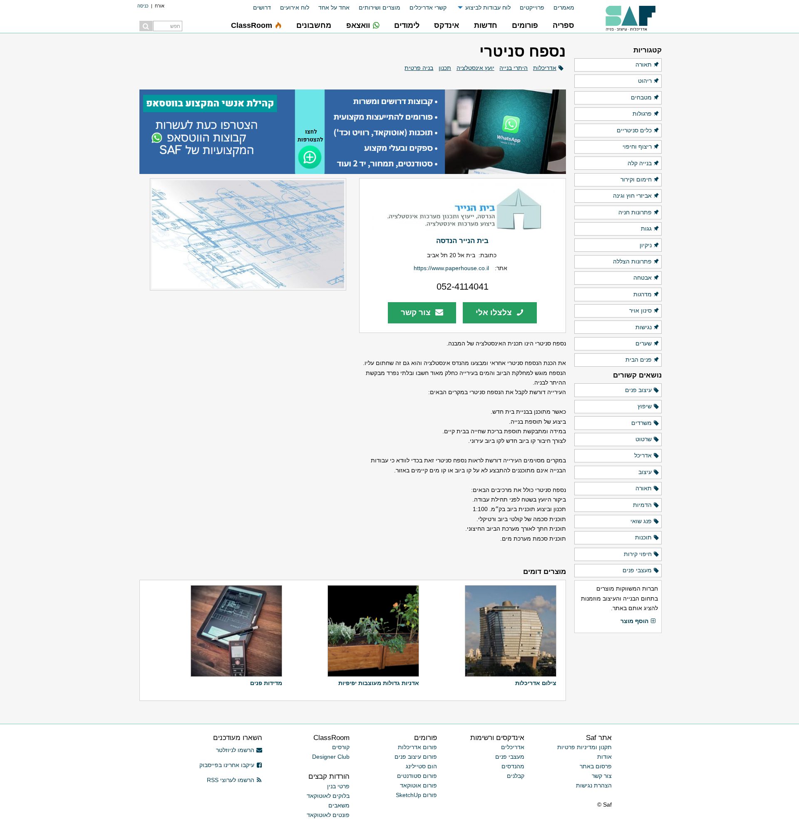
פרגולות (642, 113)
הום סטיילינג (421, 766)
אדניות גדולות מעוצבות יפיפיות (378, 683)
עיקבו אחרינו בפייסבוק (226, 765)
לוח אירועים (294, 7)
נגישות (643, 327)
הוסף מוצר (634, 621)
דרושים (262, 7)
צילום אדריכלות (535, 683)
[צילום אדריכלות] (509, 631)
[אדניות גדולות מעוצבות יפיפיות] (372, 631)
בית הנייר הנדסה (462, 240)
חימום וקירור (636, 179)
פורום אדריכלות (417, 747)
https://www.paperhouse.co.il (451, 268)
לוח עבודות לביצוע (488, 7)
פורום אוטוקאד (418, 785)
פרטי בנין (338, 786)
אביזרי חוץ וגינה (632, 195)
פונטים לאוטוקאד (328, 815)
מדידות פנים (266, 683)
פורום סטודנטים (417, 775)
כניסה (143, 5)
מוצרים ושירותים (379, 7)
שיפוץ (645, 406)
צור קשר (417, 312)
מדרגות (642, 294)
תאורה (643, 64)
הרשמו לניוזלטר (235, 750)
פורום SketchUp (416, 795)
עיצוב (645, 472)
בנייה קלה (640, 163)
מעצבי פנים (637, 570)
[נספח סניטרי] (242, 234)
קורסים (341, 747)
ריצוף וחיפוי (637, 146)
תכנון (445, 68)
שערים (643, 343)
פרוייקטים (532, 7)
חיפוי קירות (638, 554)
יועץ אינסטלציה (475, 68)
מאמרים (563, 7)
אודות (604, 756)
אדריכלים (512, 747)
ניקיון (646, 245)
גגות (646, 228)
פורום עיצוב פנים (416, 756)
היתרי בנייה (513, 68)
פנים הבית (638, 359)
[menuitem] (559, 7)
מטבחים (641, 97)
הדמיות (642, 505)
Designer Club (331, 756)
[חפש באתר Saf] (146, 26)
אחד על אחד (334, 7)
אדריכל (643, 455)
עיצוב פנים (638, 390)
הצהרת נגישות (594, 785)
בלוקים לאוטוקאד (328, 795)
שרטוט (643, 439)
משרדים (641, 423)
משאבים (339, 805)
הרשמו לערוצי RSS (230, 780)
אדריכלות (544, 68)
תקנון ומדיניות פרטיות (584, 747)
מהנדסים (512, 766)
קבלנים (515, 775)
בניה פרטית (418, 68)
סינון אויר (640, 310)
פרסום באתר (596, 766)
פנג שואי (641, 521)
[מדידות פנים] (235, 631)
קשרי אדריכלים (428, 7)
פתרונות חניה (635, 212)
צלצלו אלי (495, 312)
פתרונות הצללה (632, 261)
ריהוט (645, 80)
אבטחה (642, 277)
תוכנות (643, 537)
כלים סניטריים (634, 130)
